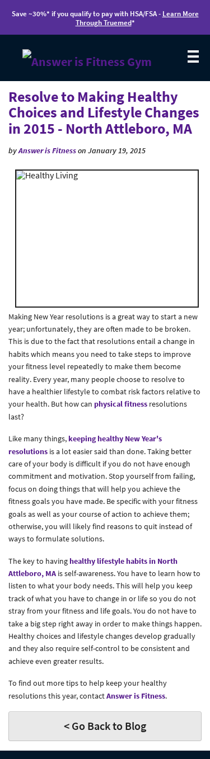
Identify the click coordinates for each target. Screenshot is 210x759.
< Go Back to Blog (105, 726)
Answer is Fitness (47, 150)
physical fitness (120, 404)
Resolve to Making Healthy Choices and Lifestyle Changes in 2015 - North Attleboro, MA (103, 112)
